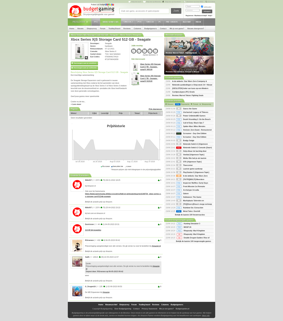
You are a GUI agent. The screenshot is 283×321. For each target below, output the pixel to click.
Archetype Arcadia (188, 190)
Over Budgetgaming (122, 309)
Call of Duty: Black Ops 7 (190, 123)
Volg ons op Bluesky (153, 2)
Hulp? (210, 15)
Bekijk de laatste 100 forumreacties (190, 215)
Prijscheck (152, 113)
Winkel (73, 113)
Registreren (190, 15)
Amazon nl (156, 246)
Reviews (127, 29)
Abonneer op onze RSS (194, 2)
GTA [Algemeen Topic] (192, 162)
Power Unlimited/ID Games (194, 116)
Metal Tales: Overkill (188, 211)
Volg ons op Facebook (173, 2)
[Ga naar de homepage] (92, 11)
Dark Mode (211, 2)
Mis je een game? (177, 29)
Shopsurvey (92, 29)
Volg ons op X (136, 2)
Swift (87, 257)
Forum (102, 29)
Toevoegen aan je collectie (85, 68)
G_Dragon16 (90, 286)
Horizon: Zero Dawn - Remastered (194, 130)
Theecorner (188, 165)
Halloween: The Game (189, 197)
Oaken (183, 194)
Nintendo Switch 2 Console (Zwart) (194, 148)
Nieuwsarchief (111, 305)
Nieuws (80, 29)
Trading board (144, 305)
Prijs (121, 113)
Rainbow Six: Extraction (190, 208)
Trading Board (114, 29)
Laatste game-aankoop (192, 169)
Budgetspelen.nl (182, 309)
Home (71, 29)
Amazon (106, 292)
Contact (163, 29)
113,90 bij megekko (93, 230)
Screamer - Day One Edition (191, 133)
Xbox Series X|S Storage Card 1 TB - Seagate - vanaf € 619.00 (150, 78)
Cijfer (94, 113)
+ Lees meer (76, 104)
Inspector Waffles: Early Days (192, 183)
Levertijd (104, 113)
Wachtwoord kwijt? (200, 15)
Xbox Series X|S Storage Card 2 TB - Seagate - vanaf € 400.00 (150, 67)
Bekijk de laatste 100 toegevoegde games (193, 241)
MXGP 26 (187, 227)
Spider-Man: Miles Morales (191, 126)
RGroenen (89, 240)
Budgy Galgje (188, 141)
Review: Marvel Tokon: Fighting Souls (187, 95)
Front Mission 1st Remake (191, 186)
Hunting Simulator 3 (192, 224)
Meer (198, 22)
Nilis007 (88, 180)
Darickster (89, 224)
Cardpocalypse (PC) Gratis (183, 92)
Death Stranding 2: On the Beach (193, 119)
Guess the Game (190, 109)
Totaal (137, 113)
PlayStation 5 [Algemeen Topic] (196, 172)
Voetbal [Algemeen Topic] (193, 155)
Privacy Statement (149, 309)
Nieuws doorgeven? (195, 29)
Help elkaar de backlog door (195, 151)
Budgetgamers (150, 29)
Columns (137, 29)
